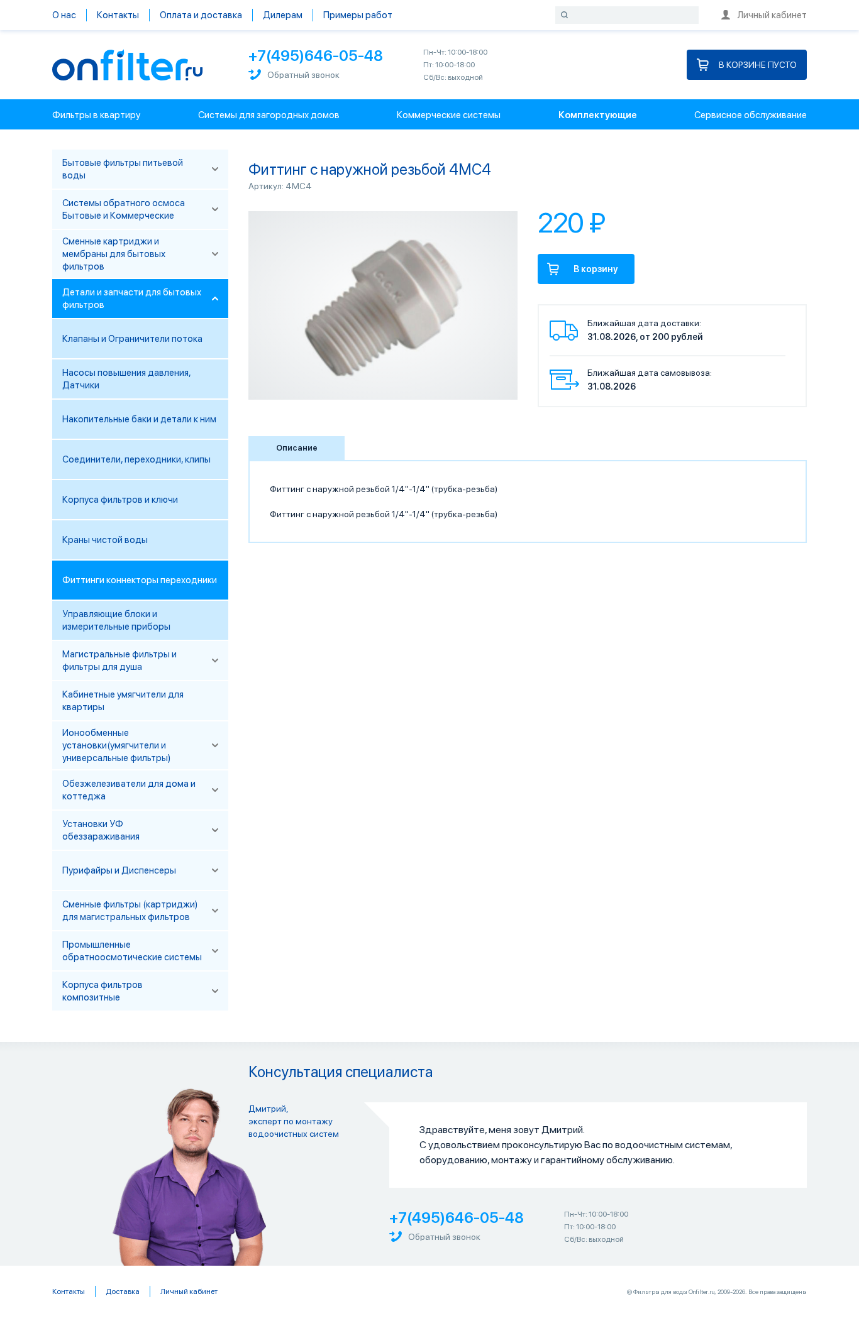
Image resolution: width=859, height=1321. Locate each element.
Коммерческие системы (449, 115)
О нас (64, 15)
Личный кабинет (772, 15)
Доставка (123, 1291)
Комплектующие (597, 115)
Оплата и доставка (201, 15)
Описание (297, 447)
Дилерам (282, 15)
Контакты (118, 15)
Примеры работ (357, 15)
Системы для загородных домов (269, 115)
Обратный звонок (303, 75)
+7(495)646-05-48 (315, 56)
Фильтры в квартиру (96, 115)
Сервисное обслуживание (750, 115)
